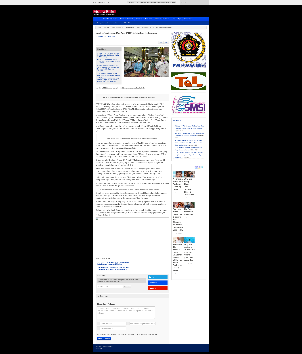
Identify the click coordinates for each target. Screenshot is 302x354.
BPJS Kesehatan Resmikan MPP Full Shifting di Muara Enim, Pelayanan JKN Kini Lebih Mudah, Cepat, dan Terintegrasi (108, 68)
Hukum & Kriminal (126, 19)
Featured (106, 27)
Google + (152, 288)
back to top (99, 348)
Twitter (152, 277)
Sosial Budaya (176, 19)
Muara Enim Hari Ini (110, 19)
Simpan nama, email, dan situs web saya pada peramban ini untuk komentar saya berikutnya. (128, 334)
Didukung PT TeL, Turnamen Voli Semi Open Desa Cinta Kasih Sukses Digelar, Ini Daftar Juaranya (108, 55)
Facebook (153, 283)
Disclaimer (118, 23)
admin (100, 36)
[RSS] (205, 347)
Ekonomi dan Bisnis (162, 19)
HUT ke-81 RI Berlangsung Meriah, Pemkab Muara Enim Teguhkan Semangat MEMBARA (108, 61)
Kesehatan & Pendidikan (144, 19)
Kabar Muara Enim (108, 346)
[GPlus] (201, 347)
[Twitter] (195, 347)
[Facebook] (198, 347)
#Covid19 (127, 23)
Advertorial (188, 19)
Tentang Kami (101, 23)
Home (99, 27)
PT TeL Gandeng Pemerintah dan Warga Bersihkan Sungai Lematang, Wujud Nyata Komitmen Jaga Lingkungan (108, 79)
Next (166, 43)
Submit (126, 286)
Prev (161, 43)
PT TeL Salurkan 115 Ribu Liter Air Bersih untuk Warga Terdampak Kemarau (108, 74)
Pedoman (110, 23)
